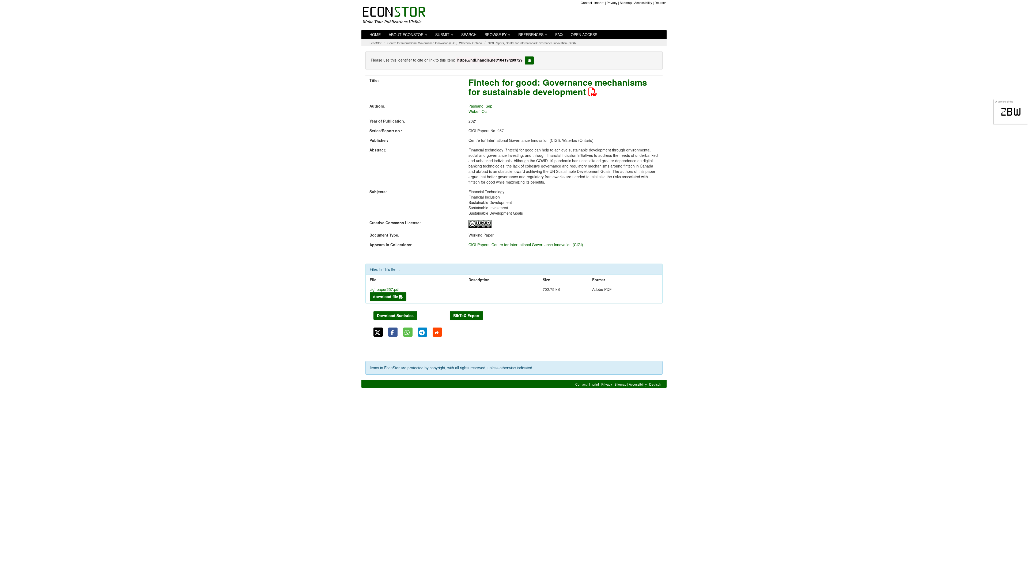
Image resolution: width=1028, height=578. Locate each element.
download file (386, 296)
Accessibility (643, 2)
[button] (378, 332)
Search (469, 34)
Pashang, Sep (480, 106)
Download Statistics (395, 315)
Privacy (612, 2)
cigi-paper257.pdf (384, 289)
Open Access (584, 34)
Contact (586, 2)
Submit (443, 34)
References (531, 34)
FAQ (559, 34)
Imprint (599, 2)
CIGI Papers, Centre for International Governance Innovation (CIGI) (532, 43)
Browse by (496, 34)
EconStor (375, 43)
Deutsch (661, 2)
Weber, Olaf (478, 111)
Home (375, 34)
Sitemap (626, 2)
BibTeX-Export (466, 315)
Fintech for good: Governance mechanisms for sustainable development (557, 87)
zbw (1011, 112)
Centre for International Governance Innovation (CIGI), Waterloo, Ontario (434, 43)
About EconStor (407, 34)
